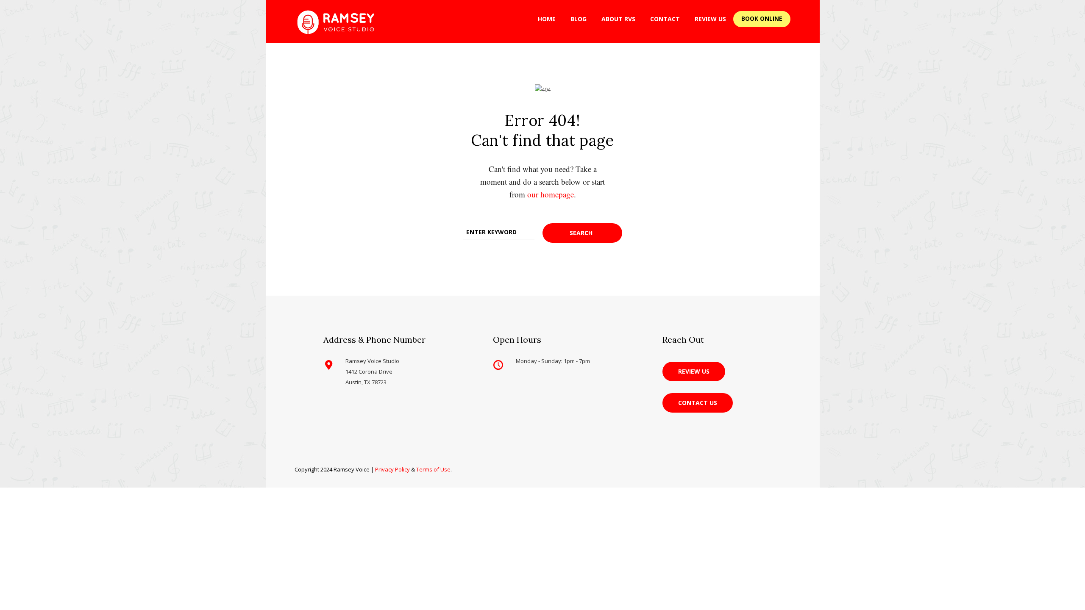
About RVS (618, 19)
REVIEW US (693, 371)
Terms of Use (433, 469)
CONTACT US (697, 403)
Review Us (710, 19)
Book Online (761, 18)
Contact (665, 19)
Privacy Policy (392, 469)
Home (547, 19)
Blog (578, 19)
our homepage (550, 194)
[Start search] (582, 233)
